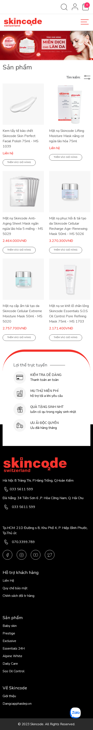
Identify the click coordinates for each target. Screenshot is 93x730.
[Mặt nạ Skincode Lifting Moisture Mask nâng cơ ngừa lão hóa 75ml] (69, 103)
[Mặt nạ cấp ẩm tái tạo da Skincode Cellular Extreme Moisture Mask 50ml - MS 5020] (23, 278)
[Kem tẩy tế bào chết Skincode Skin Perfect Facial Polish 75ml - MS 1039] (23, 103)
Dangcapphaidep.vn (17, 703)
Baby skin (10, 626)
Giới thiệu (9, 696)
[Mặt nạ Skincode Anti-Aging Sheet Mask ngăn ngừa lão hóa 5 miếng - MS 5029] (23, 191)
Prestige (9, 633)
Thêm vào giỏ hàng (19, 162)
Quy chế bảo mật (15, 588)
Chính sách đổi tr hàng (18, 596)
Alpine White (12, 656)
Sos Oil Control (13, 671)
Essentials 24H (14, 648)
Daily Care (10, 663)
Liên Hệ (8, 580)
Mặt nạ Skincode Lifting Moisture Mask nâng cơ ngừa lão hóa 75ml (66, 136)
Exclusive (9, 641)
